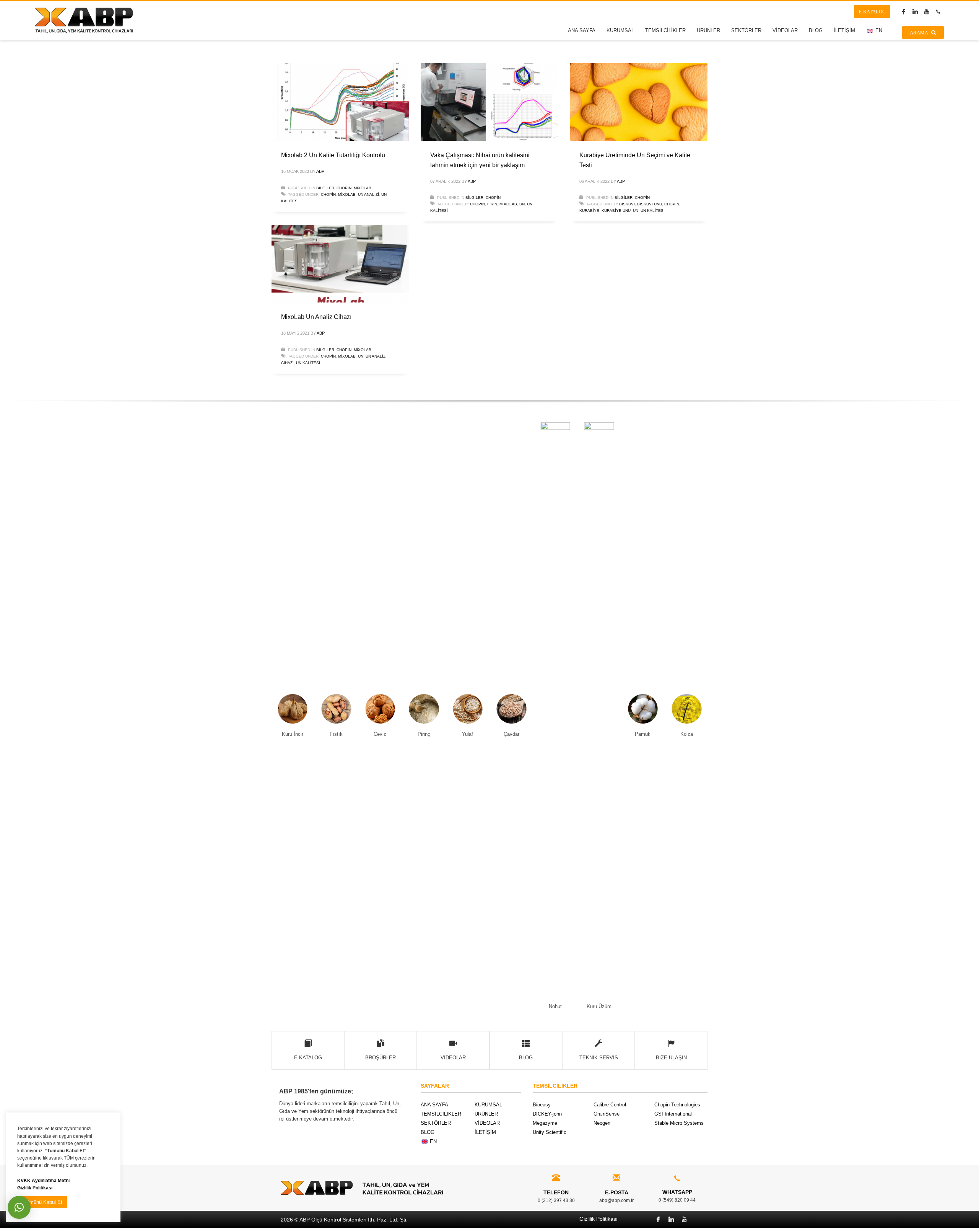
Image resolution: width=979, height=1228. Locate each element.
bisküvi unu (649, 204)
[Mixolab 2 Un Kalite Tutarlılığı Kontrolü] (340, 102)
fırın (492, 204)
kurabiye (589, 210)
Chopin (344, 188)
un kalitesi (653, 210)
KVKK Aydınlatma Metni (43, 1180)
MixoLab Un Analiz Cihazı (316, 317)
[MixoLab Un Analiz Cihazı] (340, 264)
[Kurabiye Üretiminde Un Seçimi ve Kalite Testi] (638, 102)
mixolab (347, 194)
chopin (328, 194)
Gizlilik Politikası (34, 1188)
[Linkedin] (915, 11)
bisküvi (627, 204)
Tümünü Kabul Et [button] (43, 1202)
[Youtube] (926, 11)
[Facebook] (903, 11)
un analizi (368, 194)
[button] (19, 1207)
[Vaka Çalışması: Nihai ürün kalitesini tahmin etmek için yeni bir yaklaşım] (489, 102)
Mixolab (362, 188)
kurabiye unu (616, 210)
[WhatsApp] (938, 11)
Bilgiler (325, 188)
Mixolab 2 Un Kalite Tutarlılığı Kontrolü (333, 155)
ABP (320, 171)
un (522, 204)
